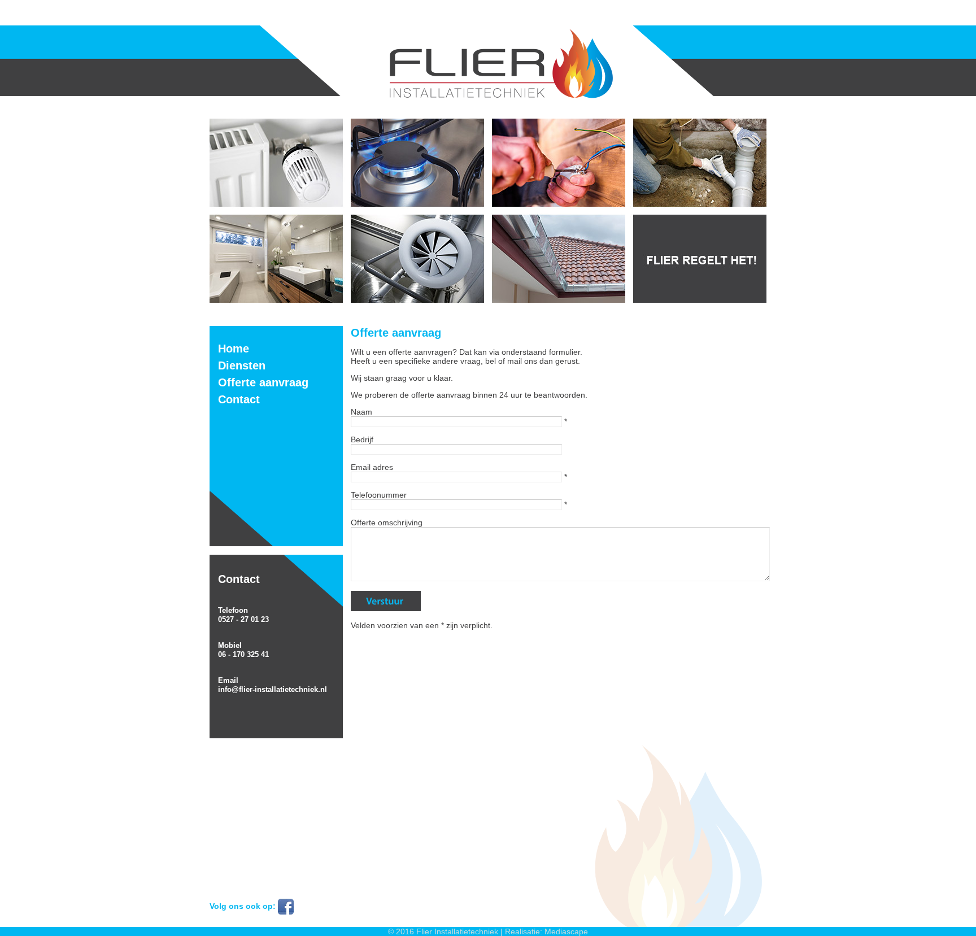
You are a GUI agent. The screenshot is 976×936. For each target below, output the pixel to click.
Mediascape (566, 931)
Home (233, 348)
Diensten (241, 365)
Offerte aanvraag (263, 382)
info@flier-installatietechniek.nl (272, 689)
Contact (239, 399)
